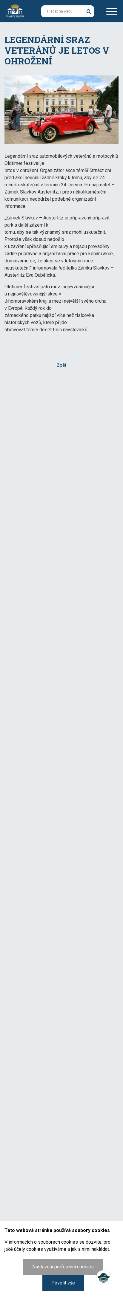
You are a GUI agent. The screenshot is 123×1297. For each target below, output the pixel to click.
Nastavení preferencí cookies (63, 1267)
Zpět (61, 365)
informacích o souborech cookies (43, 1242)
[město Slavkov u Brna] (15, 10)
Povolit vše (63, 1283)
